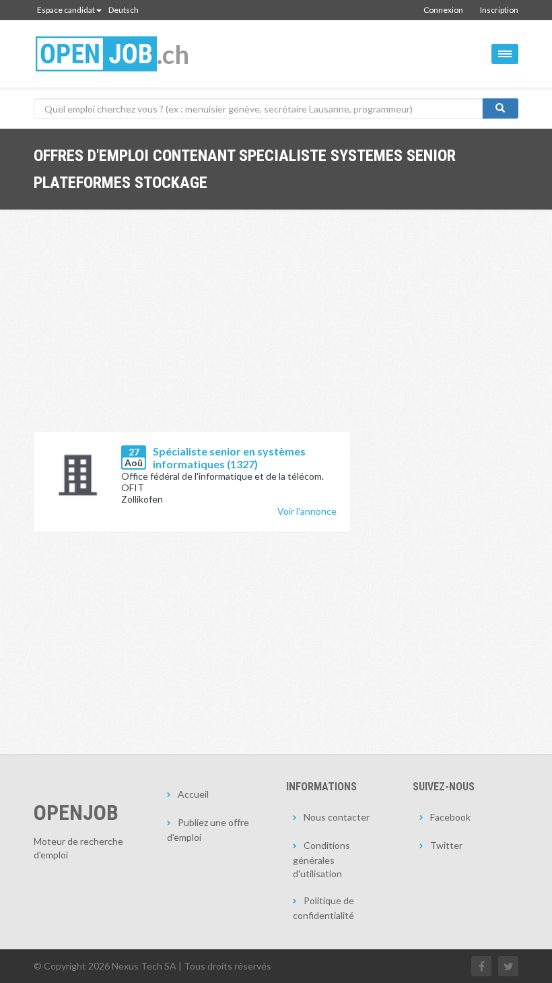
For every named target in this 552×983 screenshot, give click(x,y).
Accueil (193, 794)
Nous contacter (337, 817)
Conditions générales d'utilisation (321, 859)
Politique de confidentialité (323, 908)
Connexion (443, 10)
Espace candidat (66, 10)
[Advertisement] (192, 330)
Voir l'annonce (307, 511)
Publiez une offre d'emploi (208, 830)
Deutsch (123, 10)
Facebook (450, 817)
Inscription (499, 10)
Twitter (446, 845)
